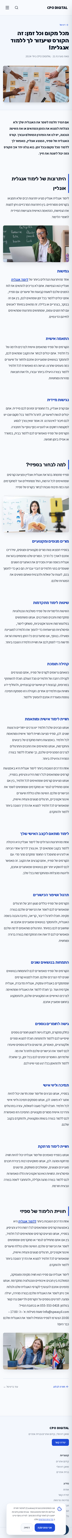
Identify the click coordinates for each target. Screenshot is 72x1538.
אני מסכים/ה (45, 1527)
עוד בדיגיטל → (10, 1386)
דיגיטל (62, 24)
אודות (66, 1489)
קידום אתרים (62, 1461)
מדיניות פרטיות (61, 1500)
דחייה (27, 1527)
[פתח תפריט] (7, 7)
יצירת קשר (60, 1442)
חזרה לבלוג (59, 1386)
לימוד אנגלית (19, 279)
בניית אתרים (62, 1472)
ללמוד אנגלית (27, 1221)
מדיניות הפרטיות (46, 1519)
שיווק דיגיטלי (62, 1466)
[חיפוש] (16, 7)
